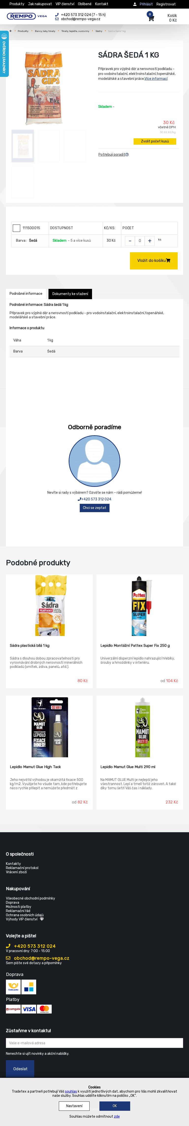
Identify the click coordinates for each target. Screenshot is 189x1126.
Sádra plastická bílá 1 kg (29, 645)
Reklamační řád (18, 911)
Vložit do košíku (151, 260)
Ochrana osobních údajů (25, 915)
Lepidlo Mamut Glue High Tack (35, 767)
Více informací (156, 79)
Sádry (98, 31)
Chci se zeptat (94, 508)
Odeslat (20, 1069)
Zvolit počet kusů (155, 141)
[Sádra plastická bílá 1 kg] (49, 605)
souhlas (71, 1091)
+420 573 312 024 (96, 499)
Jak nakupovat (40, 4)
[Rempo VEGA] (26, 15)
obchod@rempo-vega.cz (41, 958)
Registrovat (166, 4)
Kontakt (101, 4)
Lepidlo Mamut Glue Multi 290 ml (127, 767)
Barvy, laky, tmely (45, 31)
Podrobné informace (26, 294)
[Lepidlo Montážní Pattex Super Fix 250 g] (140, 605)
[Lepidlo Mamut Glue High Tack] (49, 726)
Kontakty (13, 864)
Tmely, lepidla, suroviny (75, 31)
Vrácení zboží (16, 872)
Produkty (17, 4)
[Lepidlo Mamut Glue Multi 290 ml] (140, 726)
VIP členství (65, 4)
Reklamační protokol (22, 868)
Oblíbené (85, 4)
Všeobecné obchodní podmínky (30, 898)
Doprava (12, 903)
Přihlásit (146, 4)
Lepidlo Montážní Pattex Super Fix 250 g (135, 645)
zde (117, 1116)
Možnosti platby (18, 907)
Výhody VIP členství (21, 919)
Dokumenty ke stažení (70, 294)
